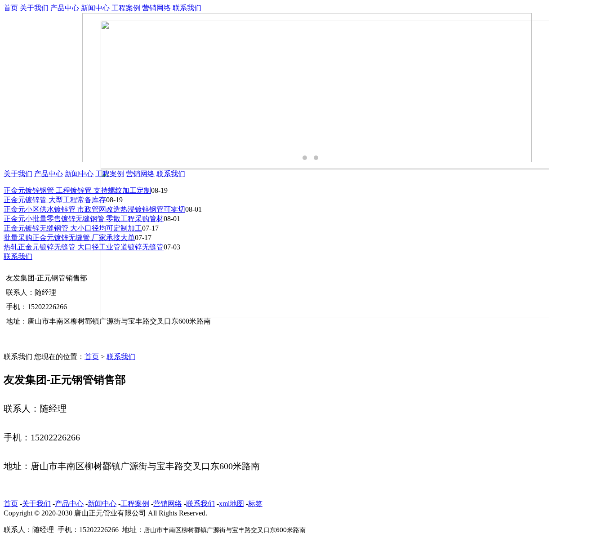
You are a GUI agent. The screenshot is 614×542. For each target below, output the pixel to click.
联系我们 (187, 8)
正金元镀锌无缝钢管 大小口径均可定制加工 (73, 228)
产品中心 (64, 8)
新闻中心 (95, 8)
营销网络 (156, 8)
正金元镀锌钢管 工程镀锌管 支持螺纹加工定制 (77, 190)
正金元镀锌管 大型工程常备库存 (55, 200)
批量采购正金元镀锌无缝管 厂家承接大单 (69, 237)
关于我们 (34, 8)
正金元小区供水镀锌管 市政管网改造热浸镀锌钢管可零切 (94, 209)
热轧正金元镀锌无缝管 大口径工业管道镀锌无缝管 (84, 247)
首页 (11, 8)
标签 (255, 503)
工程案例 (125, 8)
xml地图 (231, 503)
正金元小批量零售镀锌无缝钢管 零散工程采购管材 (84, 218)
